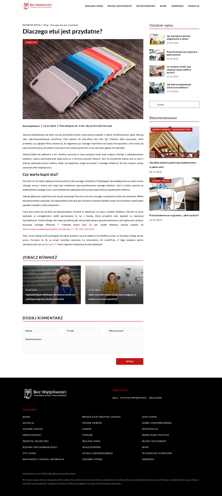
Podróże (87, 435)
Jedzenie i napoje (33, 429)
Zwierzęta (177, 6)
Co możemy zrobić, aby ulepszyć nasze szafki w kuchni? (179, 69)
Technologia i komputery (157, 453)
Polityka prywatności (133, 397)
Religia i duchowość (120, 6)
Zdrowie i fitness (92, 459)
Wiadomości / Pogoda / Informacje (43, 459)
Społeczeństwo (145, 6)
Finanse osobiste (92, 423)
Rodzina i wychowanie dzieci (40, 447)
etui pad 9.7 (50, 244)
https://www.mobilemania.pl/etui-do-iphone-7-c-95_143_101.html (58, 229)
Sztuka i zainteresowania (97, 453)
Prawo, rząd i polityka (155, 435)
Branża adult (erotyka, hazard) (101, 417)
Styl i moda (29, 453)
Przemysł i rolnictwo (35, 441)
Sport (163, 6)
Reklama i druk (94, 6)
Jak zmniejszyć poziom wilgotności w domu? (178, 37)
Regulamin (155, 397)
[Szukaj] (153, 104)
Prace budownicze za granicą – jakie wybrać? (183, 53)
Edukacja (193, 6)
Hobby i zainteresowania (157, 423)
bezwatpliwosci (31, 125)
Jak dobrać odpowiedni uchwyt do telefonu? (179, 86)
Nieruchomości (32, 435)
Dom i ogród (149, 417)
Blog (115, 397)
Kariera (87, 429)
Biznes (26, 417)
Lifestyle (31, 42)
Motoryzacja (150, 429)
